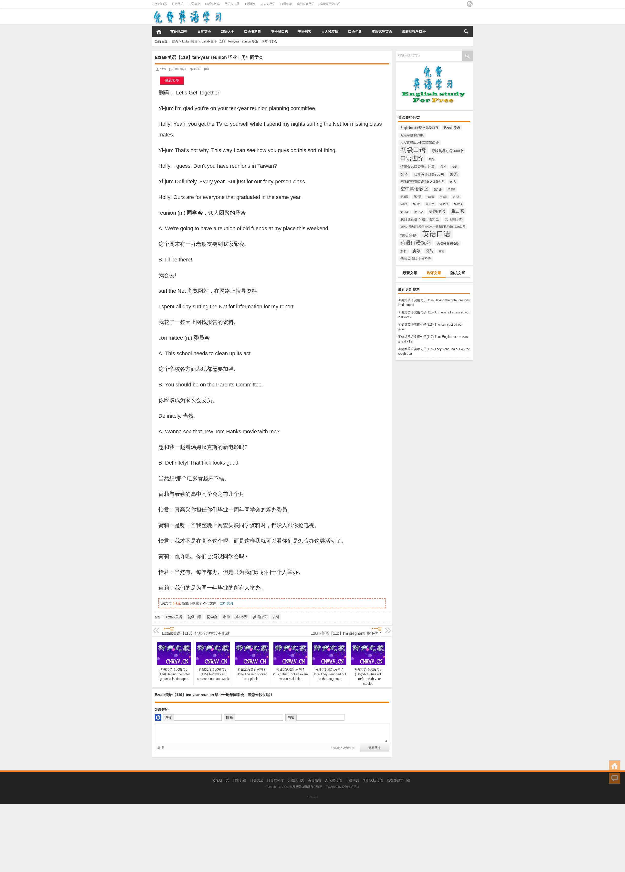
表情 (160, 747)
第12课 (458, 204)
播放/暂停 (172, 80)
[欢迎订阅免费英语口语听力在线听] (470, 4)
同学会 (212, 617)
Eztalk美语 (190, 41)
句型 (431, 159)
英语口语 (436, 234)
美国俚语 (437, 211)
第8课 (403, 204)
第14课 (419, 211)
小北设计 (312, 797)
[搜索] (466, 31)
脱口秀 (457, 211)
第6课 (443, 196)
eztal (163, 69)
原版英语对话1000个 (447, 151)
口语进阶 (411, 158)
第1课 (438, 189)
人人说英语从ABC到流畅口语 (419, 142)
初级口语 (413, 150)
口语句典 (286, 4)
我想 (443, 166)
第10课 (430, 204)
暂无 (454, 174)
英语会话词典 (408, 235)
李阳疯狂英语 (305, 4)
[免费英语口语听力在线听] (187, 11)
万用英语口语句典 (412, 135)
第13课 (404, 211)
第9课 (416, 204)
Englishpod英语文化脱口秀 (419, 128)
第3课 (404, 196)
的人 (453, 181)
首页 (159, 31)
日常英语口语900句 (429, 174)
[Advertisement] (146, 838)
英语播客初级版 (448, 243)
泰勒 (226, 617)
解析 (403, 251)
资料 (275, 617)
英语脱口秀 (232, 4)
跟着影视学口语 (329, 4)
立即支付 (226, 603)
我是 (455, 166)
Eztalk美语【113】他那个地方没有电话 (196, 633)
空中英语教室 (414, 188)
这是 (441, 251)
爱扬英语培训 (351, 787)
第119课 (241, 617)
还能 (429, 251)
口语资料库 (212, 4)
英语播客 (250, 4)
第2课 (451, 189)
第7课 (456, 196)
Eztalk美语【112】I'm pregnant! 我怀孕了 (346, 633)
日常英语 (178, 4)
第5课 (430, 196)
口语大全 (194, 4)
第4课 (417, 196)
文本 (404, 174)
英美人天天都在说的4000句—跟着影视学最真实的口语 (432, 226)
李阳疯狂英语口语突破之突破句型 (422, 181)
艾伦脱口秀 (159, 4)
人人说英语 (268, 4)
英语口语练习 (415, 242)
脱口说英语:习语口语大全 (419, 219)
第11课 (444, 204)
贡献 (416, 251)
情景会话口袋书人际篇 (417, 166)
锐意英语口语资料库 (415, 258)
